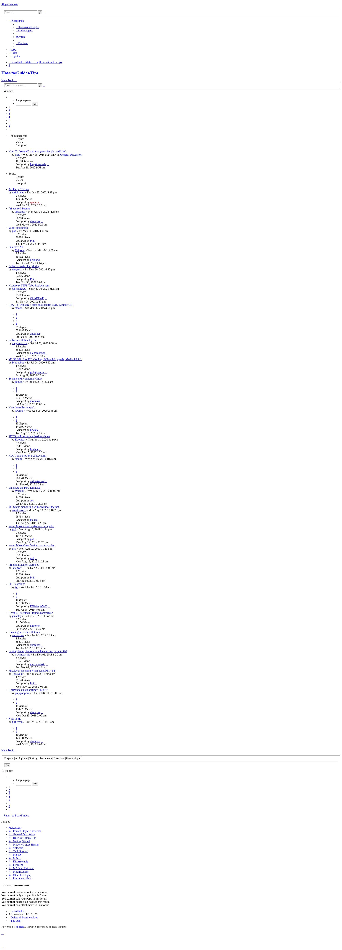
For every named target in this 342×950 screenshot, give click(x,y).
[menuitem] (27, 27)
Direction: (59, 758)
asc (32, 500)
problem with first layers (22, 340)
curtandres (18, 635)
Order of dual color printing (24, 266)
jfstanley (17, 616)
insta (17, 154)
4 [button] (9, 116)
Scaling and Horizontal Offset (25, 378)
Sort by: (34, 758)
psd (14, 230)
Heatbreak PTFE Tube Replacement (29, 285)
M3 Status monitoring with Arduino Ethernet (34, 506)
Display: (9, 758)
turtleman (17, 721)
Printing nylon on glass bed (24, 564)
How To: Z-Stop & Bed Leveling (27, 455)
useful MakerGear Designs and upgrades (31, 526)
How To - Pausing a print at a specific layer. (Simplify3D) (41, 304)
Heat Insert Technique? (22, 407)
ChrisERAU (19, 288)
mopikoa (35, 401)
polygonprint (37, 372)
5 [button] (9, 120)
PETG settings (17, 583)
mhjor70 (35, 625)
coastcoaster (19, 510)
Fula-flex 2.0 (16, 247)
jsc (16, 587)
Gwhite (19, 410)
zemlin (18, 381)
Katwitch (20, 439)
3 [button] (9, 113)
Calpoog (20, 250)
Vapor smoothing (18, 227)
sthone (18, 307)
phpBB (20, 926)
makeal (34, 519)
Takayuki (17, 673)
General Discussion (71, 154)
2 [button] (9, 110)
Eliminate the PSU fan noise (24, 487)
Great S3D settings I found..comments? (31, 612)
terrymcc (17, 269)
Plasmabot (18, 362)
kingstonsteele (38, 164)
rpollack (34, 202)
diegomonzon (19, 343)
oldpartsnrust (37, 481)
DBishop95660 (38, 606)
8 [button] (9, 126)
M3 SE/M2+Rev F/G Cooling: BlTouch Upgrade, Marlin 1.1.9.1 (45, 359)
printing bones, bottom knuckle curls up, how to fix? (38, 651)
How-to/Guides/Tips (19, 73)
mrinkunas (18, 192)
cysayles (19, 490)
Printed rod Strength (20, 208)
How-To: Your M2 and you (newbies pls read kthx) (37, 151)
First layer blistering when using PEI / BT (32, 670)
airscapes (20, 211)
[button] (10, 97)
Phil (32, 240)
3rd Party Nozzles (19, 189)
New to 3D (15, 718)
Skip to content (9, 4)
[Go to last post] (48, 164)
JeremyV (17, 567)
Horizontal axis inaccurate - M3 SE (28, 689)
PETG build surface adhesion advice (29, 436)
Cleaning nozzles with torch (24, 632)
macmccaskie (22, 654)
